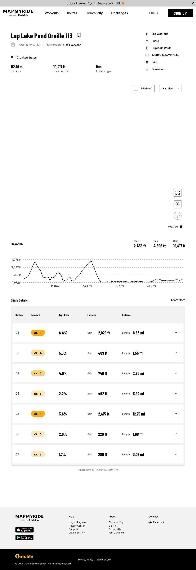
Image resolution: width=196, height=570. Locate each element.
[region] (98, 156)
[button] (154, 13)
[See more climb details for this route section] (175, 332)
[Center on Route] (177, 204)
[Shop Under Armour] (24, 557)
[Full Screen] (177, 193)
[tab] (51, 13)
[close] (192, 3)
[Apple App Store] (24, 530)
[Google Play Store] (24, 538)
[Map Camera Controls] (177, 216)
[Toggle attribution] (181, 226)
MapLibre (173, 226)
